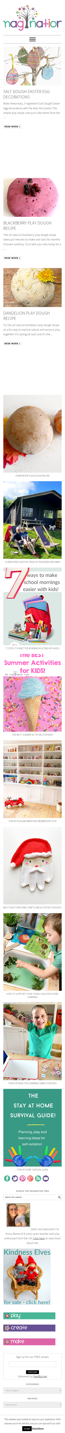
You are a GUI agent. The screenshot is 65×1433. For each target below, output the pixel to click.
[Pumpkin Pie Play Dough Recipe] (32, 434)
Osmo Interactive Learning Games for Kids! (32, 1083)
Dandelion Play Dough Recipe (26, 315)
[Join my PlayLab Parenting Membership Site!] (32, 779)
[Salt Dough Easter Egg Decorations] (32, 66)
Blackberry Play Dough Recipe (27, 225)
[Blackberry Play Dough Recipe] (32, 197)
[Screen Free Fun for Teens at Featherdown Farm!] (32, 520)
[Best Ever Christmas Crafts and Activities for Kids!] (32, 866)
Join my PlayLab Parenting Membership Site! (32, 821)
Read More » (12, 126)
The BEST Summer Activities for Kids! (32, 734)
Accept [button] (27, 1428)
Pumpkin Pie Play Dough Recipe (33, 475)
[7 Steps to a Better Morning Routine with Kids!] (32, 606)
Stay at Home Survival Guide (32, 1169)
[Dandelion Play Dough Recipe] (32, 287)
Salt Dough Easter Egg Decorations (26, 94)
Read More (38, 1428)
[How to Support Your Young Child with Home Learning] (32, 952)
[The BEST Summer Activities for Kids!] (32, 693)
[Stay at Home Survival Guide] (32, 1128)
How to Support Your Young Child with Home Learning (32, 995)
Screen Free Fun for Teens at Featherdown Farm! (32, 561)
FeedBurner (40, 1376)
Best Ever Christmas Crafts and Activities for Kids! (32, 907)
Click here (39, 1238)
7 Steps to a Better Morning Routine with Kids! (32, 648)
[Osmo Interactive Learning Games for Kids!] (32, 1041)
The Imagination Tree (32, 16)
